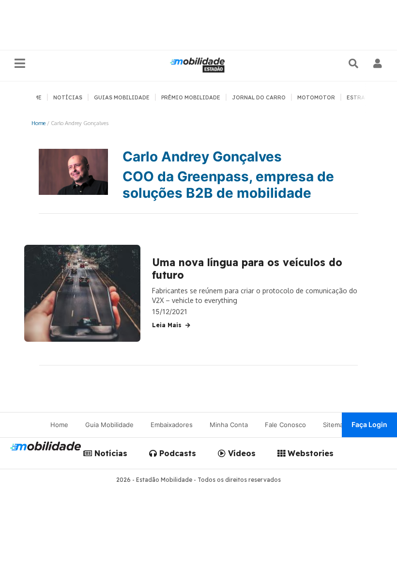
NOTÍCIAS (67, 97)
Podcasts (176, 453)
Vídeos (241, 453)
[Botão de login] (378, 63)
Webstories (309, 453)
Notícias (109, 453)
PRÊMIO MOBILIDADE (190, 97)
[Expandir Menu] (19, 63)
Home (38, 123)
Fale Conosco (285, 425)
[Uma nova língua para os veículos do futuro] (82, 293)
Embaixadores (172, 425)
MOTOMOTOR (316, 97)
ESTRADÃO (362, 97)
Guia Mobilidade (109, 425)
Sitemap (335, 425)
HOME (34, 97)
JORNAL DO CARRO (259, 97)
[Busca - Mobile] (354, 63)
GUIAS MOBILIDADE (122, 97)
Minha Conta (229, 425)
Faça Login (369, 424)
